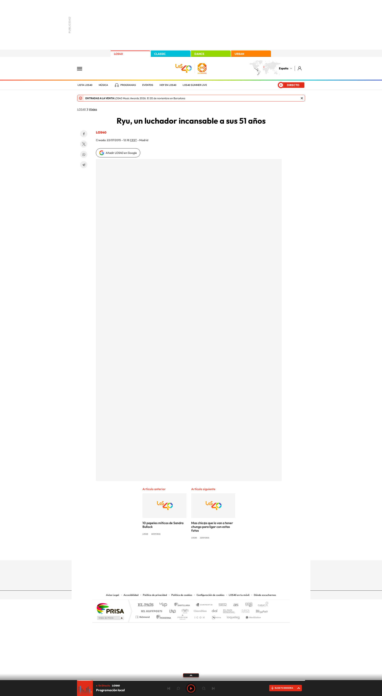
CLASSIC (160, 54)
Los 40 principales (164, 605)
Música (103, 85)
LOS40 (118, 54)
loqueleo (234, 616)
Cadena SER (221, 605)
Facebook (83, 133)
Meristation (253, 616)
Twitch (207, 552)
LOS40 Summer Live (195, 85)
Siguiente (213, 688)
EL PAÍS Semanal (229, 610)
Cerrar (301, 98)
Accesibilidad (131, 595)
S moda (216, 616)
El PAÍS (145, 605)
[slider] (191, 680)
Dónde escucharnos (265, 595)
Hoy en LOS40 (168, 85)
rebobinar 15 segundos (178, 688)
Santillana (183, 605)
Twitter (83, 144)
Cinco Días (200, 610)
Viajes (93, 109)
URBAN (239, 54)
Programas (128, 85)
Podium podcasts (182, 616)
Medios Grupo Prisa (110, 618)
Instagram (167, 552)
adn (247, 605)
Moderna (162, 616)
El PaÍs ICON (199, 616)
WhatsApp (83, 154)
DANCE (199, 54)
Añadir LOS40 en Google (121, 153)
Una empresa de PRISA (110, 608)
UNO (173, 610)
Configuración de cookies (210, 595)
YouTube (183, 552)
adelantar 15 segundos (203, 688)
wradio (184, 610)
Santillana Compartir (204, 605)
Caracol (262, 605)
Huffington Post (151, 610)
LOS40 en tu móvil (239, 595)
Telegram (83, 164)
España (283, 68)
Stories (215, 552)
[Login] (299, 68)
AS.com (234, 605)
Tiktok (175, 552)
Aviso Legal (112, 595)
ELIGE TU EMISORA (284, 688)
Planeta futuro (244, 610)
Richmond (143, 616)
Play (191, 688)
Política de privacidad (155, 595)
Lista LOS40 (85, 85)
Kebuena (258, 610)
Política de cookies (181, 595)
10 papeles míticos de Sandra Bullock (162, 525)
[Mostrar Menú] (82, 68)
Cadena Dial (215, 610)
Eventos (147, 85)
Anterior (168, 688)
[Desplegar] (191, 675)
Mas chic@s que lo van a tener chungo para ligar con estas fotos (212, 526)
